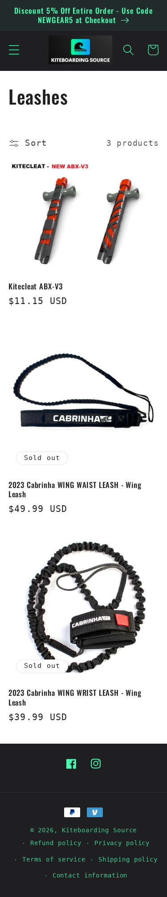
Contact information (90, 875)
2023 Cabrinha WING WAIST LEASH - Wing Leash (75, 489)
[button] (14, 50)
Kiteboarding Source (99, 830)
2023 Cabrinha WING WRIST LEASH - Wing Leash (75, 697)
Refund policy (55, 842)
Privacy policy (122, 842)
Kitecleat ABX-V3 (35, 286)
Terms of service (54, 859)
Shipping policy (128, 859)
